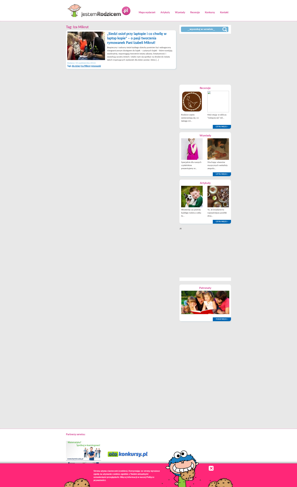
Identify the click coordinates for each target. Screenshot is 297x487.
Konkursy (210, 12)
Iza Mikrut (85, 66)
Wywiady (180, 12)
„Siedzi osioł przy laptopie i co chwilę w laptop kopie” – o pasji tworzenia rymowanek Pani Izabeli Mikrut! (137, 38)
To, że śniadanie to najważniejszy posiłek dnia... (217, 213)
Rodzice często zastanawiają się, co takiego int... (190, 118)
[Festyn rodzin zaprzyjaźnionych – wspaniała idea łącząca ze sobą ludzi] (205, 313)
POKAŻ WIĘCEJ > (222, 319)
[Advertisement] (205, 58)
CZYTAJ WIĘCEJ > (222, 126)
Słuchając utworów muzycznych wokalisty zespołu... (217, 165)
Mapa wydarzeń (147, 12)
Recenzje (195, 12)
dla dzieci (76, 66)
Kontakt (224, 12)
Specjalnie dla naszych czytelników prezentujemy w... (191, 165)
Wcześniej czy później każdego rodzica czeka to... (191, 213)
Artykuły (165, 12)
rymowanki (96, 66)
